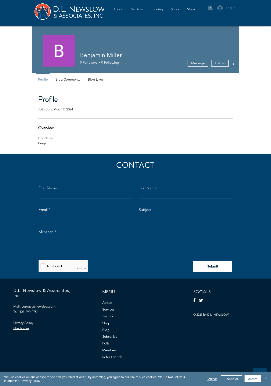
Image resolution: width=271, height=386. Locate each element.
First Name (48, 188)
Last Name (148, 188)
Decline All (231, 379)
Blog (105, 330)
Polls (105, 343)
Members (109, 350)
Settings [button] (212, 379)
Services (108, 309)
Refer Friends (112, 357)
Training (108, 316)
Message (198, 63)
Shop (106, 323)
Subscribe (109, 336)
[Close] (265, 379)
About (107, 303)
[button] (210, 7)
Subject (145, 210)
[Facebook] (194, 300)
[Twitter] (201, 300)
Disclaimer (21, 328)
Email (43, 210)
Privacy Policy (31, 381)
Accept (252, 379)
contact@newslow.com (38, 306)
